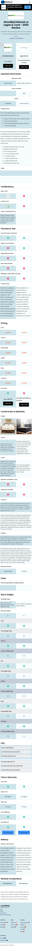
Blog (1, 909)
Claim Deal (27, 7)
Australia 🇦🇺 (3, 938)
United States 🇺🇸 (4, 922)
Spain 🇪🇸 (22, 931)
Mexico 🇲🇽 (2, 927)
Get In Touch (3, 913)
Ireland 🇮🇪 (22, 924)
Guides (1, 911)
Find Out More (8, 832)
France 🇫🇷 (22, 929)
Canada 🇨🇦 (2, 924)
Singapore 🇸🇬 (14, 922)
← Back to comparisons (16, 38)
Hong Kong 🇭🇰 (14, 924)
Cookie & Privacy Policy (5, 914)
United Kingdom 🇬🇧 (24, 922)
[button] (29, 2)
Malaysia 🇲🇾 (13, 927)
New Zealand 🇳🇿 (4, 940)
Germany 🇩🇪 (23, 927)
